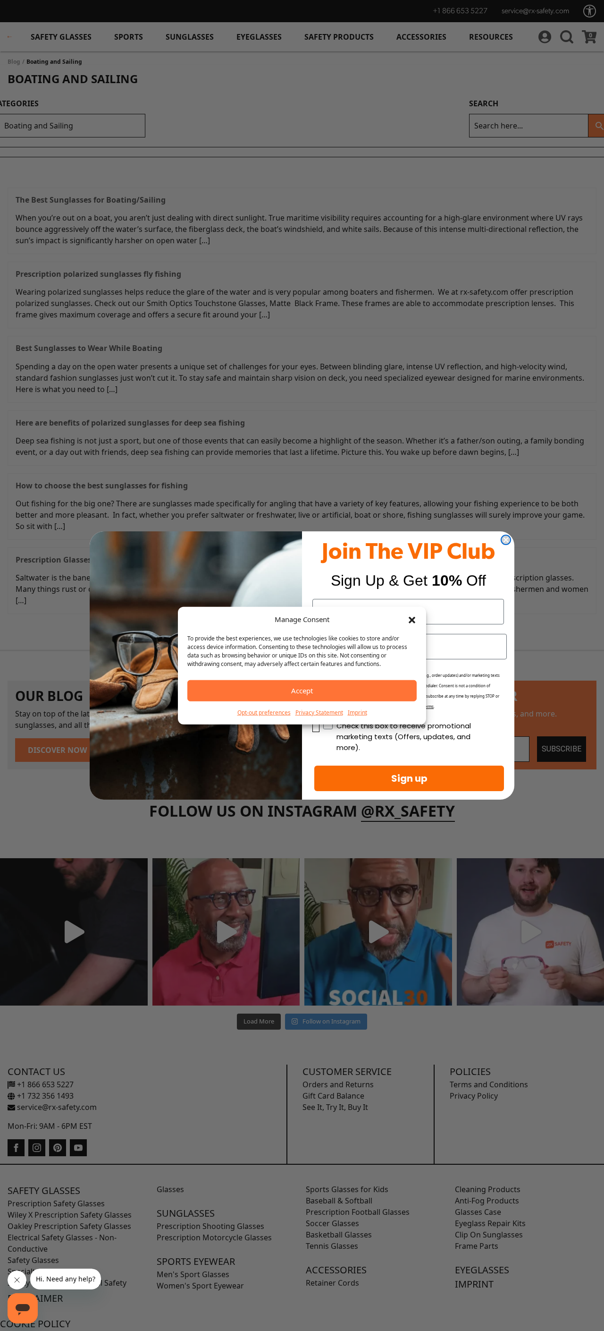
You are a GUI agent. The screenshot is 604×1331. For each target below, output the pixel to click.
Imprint (357, 712)
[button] (412, 619)
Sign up (409, 778)
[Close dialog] (506, 540)
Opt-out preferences (264, 712)
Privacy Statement (319, 712)
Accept (302, 690)
